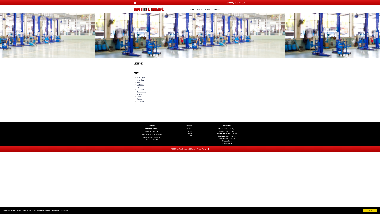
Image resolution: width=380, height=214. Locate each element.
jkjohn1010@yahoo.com (154, 134)
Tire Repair (140, 101)
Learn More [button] (64, 210)
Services (199, 9)
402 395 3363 (154, 131)
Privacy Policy (141, 92)
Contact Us (216, 9)
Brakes (139, 82)
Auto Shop (140, 80)
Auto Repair (141, 77)
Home (192, 9)
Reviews (207, 9)
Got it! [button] (370, 210)
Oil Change (140, 89)
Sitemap (139, 99)
